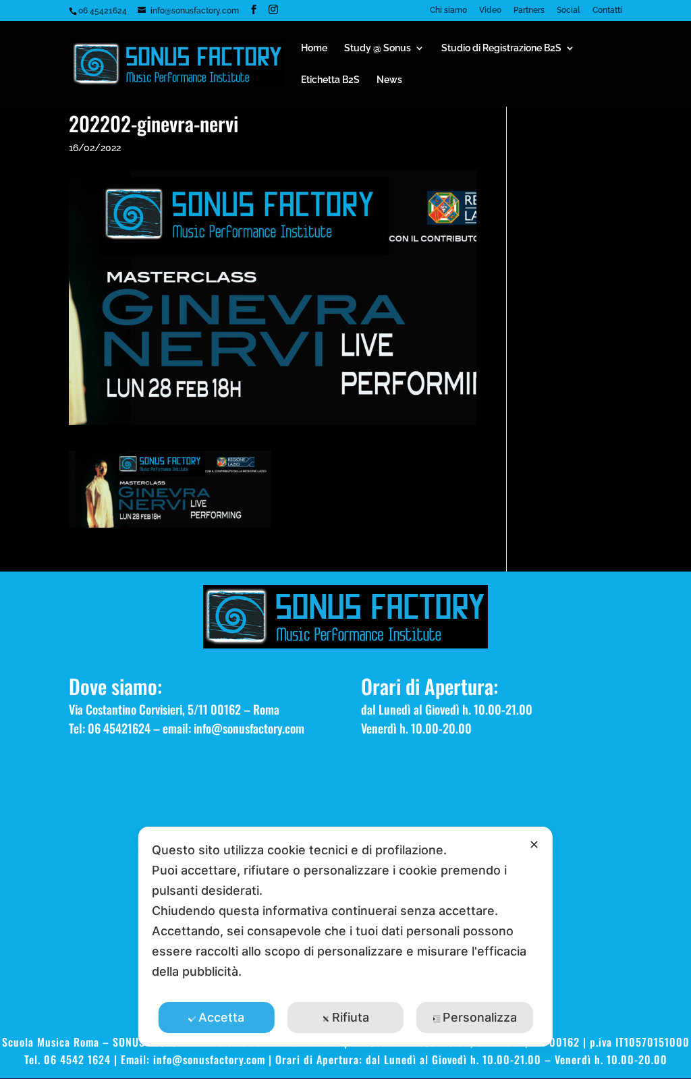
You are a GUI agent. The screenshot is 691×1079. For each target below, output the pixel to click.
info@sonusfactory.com (249, 728)
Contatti (607, 10)
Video (490, 10)
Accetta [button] (221, 1017)
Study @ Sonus (377, 48)
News (389, 80)
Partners (529, 10)
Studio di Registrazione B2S (501, 48)
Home (314, 48)
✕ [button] (534, 844)
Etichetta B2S (330, 80)
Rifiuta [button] (350, 1017)
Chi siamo (448, 10)
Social (568, 10)
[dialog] (345, 937)
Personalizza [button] (480, 1017)
